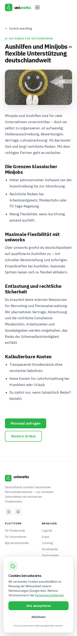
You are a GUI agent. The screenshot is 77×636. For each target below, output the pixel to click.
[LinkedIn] (18, 512)
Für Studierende (15, 530)
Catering (47, 543)
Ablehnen (38, 617)
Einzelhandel (50, 549)
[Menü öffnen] (37, 7)
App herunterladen (17, 543)
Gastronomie (50, 555)
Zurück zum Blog (20, 28)
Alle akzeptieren (38, 606)
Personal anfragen (25, 423)
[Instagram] (8, 512)
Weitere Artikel (23, 436)
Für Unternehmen (15, 537)
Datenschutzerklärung (49, 595)
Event (45, 537)
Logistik (47, 530)
